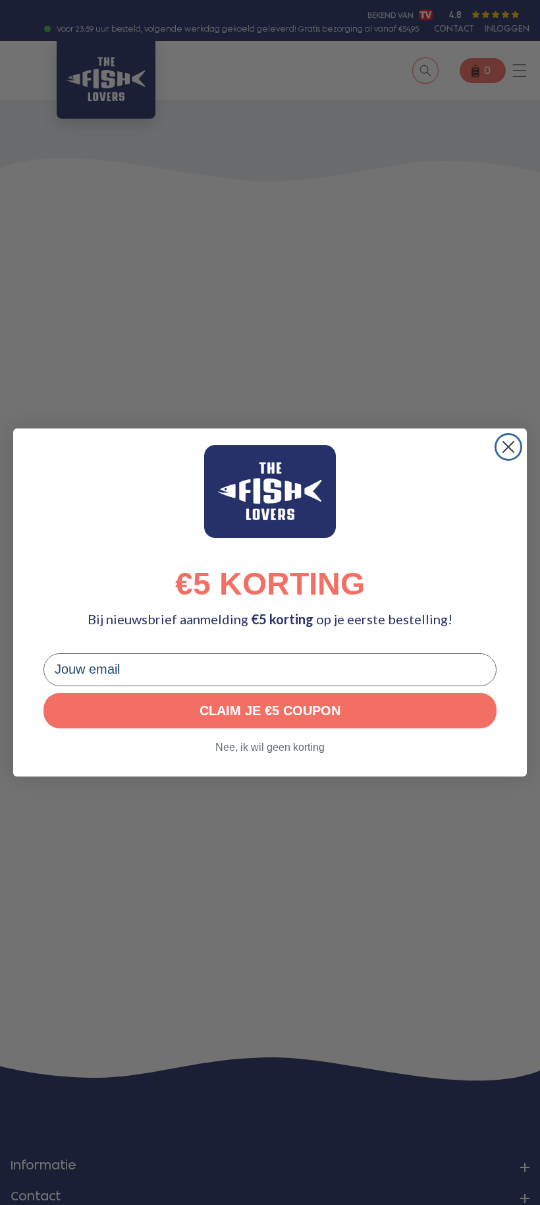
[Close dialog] (508, 447)
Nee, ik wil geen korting (270, 747)
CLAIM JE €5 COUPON (270, 710)
